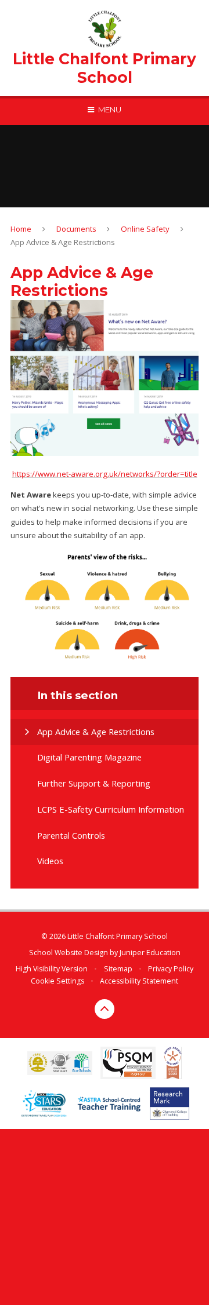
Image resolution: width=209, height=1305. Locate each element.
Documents (76, 229)
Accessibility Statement (139, 981)
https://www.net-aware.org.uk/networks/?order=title (104, 474)
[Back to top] (104, 1009)
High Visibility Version (52, 969)
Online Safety (145, 229)
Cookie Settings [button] (57, 981)
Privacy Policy (170, 969)
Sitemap (118, 969)
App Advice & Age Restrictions (62, 242)
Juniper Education (150, 952)
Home (20, 229)
